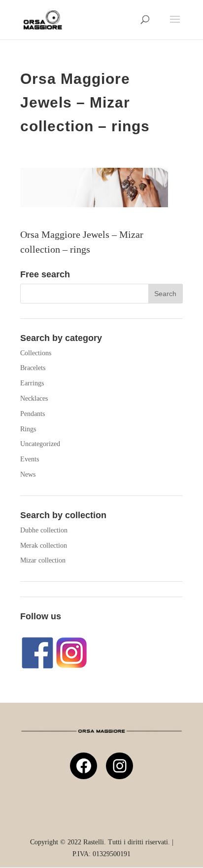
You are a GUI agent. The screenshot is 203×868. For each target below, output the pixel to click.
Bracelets (32, 368)
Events (29, 459)
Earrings (32, 383)
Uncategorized (40, 444)
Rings (28, 429)
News (27, 474)
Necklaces (34, 398)
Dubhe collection (44, 530)
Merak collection (43, 545)
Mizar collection (43, 560)
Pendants (32, 413)
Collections (35, 353)
